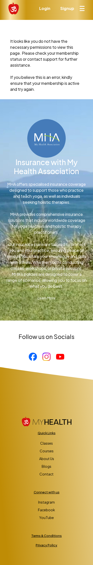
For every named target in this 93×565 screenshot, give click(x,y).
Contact (46, 474)
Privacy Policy (46, 545)
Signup (67, 8)
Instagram (46, 502)
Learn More (47, 298)
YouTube (46, 517)
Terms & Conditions (46, 536)
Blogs (46, 466)
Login (44, 8)
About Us (46, 458)
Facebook (46, 510)
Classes (46, 443)
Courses (47, 451)
